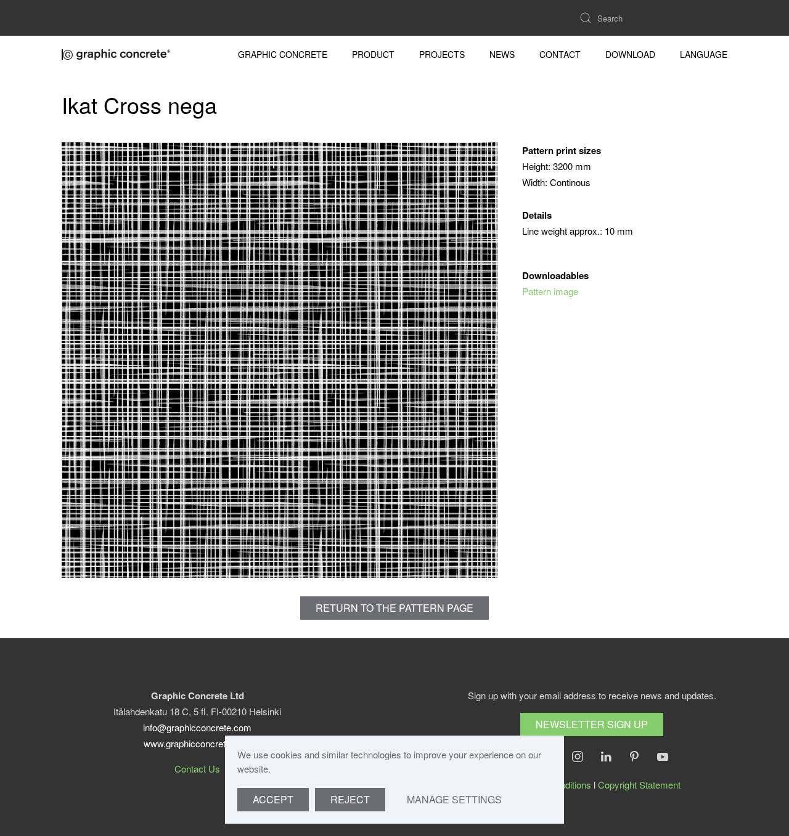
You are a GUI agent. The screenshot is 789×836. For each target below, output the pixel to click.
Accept (273, 799)
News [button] (502, 54)
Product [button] (373, 54)
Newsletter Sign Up (592, 724)
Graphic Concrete (282, 54)
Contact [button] (560, 54)
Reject (350, 799)
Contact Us (197, 768)
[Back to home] (117, 54)
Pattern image (550, 291)
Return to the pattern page (394, 608)
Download (630, 54)
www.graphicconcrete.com (197, 743)
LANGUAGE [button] (703, 54)
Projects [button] (442, 54)
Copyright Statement (639, 784)
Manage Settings (454, 799)
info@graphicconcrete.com (197, 727)
